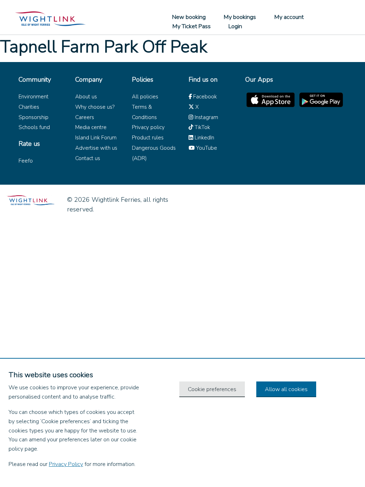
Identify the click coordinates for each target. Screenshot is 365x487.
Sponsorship (33, 117)
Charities (29, 107)
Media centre (91, 127)
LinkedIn (203, 137)
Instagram (205, 117)
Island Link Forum (96, 137)
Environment (33, 96)
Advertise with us (96, 148)
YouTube (206, 148)
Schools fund (34, 127)
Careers (84, 117)
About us (86, 96)
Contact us (87, 158)
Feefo (26, 160)
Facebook (204, 96)
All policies (145, 96)
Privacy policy (148, 127)
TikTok (201, 127)
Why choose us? (94, 107)
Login (235, 26)
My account (289, 17)
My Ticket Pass (191, 26)
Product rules (148, 137)
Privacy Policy (66, 464)
